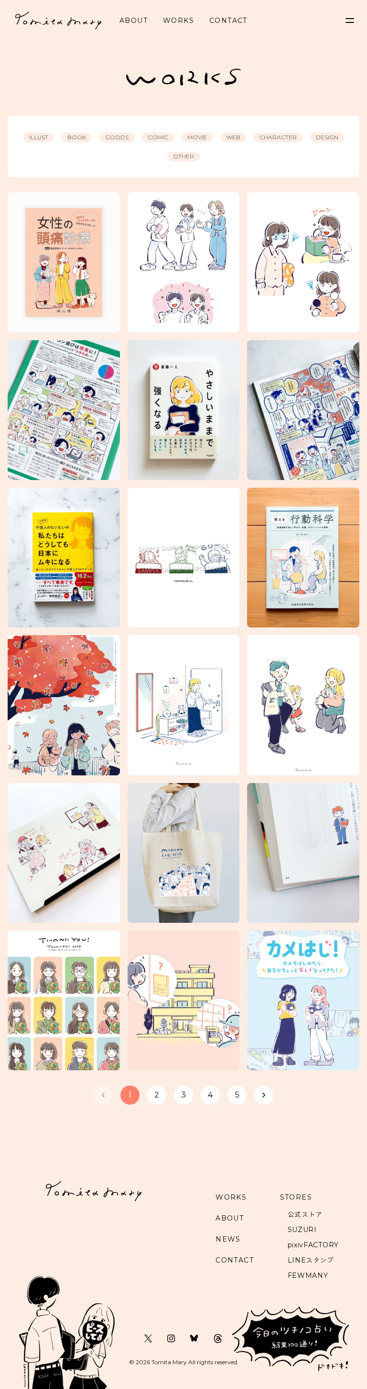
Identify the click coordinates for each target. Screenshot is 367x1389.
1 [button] (130, 1094)
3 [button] (183, 1094)
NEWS (228, 1239)
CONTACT (228, 20)
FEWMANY (308, 1275)
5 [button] (237, 1094)
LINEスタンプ (311, 1260)
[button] (103, 1095)
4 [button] (210, 1094)
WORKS (178, 20)
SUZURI (302, 1229)
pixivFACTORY (313, 1245)
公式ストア (305, 1214)
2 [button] (156, 1094)
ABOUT (133, 20)
